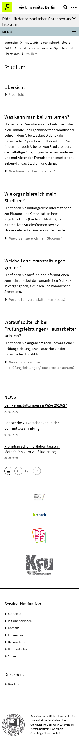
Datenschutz (16, 642)
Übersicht (16, 94)
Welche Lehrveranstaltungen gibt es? (37, 299)
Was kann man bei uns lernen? (32, 171)
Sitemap (13, 656)
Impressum (15, 635)
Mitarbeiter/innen (20, 621)
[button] (8, 471)
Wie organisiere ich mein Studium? (35, 238)
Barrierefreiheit (18, 649)
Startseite (11, 42)
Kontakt (13, 628)
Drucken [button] (13, 684)
